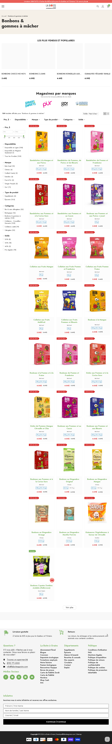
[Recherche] (97, 6)
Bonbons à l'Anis (37, 74)
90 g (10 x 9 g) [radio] (96, 382)
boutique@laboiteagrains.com (66, 734)
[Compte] (103, 6)
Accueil (4, 16)
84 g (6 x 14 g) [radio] (41, 169)
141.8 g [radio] (72, 488)
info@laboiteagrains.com (17, 666)
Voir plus (69, 607)
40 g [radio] (41, 275)
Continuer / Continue (56, 722)
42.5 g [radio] (66, 488)
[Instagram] (12, 677)
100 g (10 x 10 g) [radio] (97, 328)
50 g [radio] (41, 594)
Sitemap (78, 734)
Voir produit (97, 515)
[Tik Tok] (25, 677)
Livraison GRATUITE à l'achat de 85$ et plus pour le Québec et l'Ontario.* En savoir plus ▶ (56, 1)
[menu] (3, 6)
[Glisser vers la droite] (107, 635)
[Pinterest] (18, 677)
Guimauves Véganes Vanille (97, 74)
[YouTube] (32, 677)
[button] (104, 113)
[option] (14, 62)
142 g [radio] (97, 541)
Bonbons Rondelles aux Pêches (68, 74)
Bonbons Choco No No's (14, 74)
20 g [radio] (96, 222)
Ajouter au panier (42, 143)
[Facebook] (5, 677)
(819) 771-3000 (13, 663)
